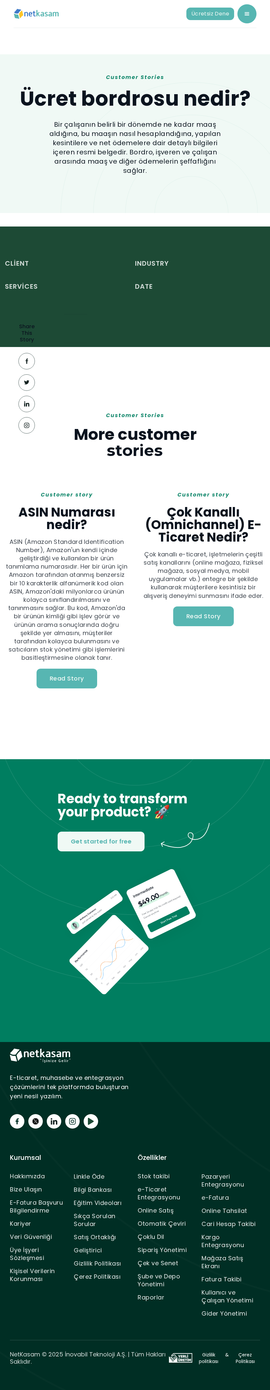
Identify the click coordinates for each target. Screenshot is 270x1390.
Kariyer (20, 1223)
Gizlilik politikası (208, 1358)
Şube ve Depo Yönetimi (159, 1280)
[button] (246, 13)
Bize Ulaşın (26, 1189)
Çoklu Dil (151, 1237)
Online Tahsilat (224, 1211)
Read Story (67, 678)
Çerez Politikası (97, 1276)
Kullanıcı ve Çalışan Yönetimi (227, 1296)
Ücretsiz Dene (210, 13)
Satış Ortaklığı (95, 1237)
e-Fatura (215, 1197)
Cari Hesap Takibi (229, 1224)
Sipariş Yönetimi (162, 1250)
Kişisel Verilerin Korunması (32, 1275)
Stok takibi (154, 1176)
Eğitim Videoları (98, 1203)
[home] (37, 14)
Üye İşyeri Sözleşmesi (27, 1254)
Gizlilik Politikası (97, 1263)
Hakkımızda (27, 1176)
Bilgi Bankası (93, 1190)
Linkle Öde (89, 1176)
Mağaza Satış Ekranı (222, 1262)
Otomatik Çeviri (162, 1223)
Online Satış (156, 1210)
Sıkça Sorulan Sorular (95, 1220)
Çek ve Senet (158, 1263)
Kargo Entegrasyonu (223, 1241)
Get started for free (101, 841)
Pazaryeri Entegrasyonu (223, 1180)
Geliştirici (88, 1250)
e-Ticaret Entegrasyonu (159, 1193)
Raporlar (151, 1297)
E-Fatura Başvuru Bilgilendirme (36, 1206)
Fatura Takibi (222, 1279)
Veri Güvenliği (31, 1237)
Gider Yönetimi (224, 1313)
